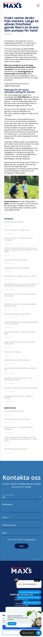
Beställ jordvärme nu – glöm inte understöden (17, 360)
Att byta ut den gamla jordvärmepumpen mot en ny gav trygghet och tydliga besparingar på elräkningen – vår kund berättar (21, 250)
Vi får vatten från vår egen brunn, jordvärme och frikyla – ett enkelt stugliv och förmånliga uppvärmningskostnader (21, 285)
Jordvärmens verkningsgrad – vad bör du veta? (17, 314)
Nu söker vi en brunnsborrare (12, 352)
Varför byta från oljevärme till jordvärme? (16, 260)
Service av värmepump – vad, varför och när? (17, 230)
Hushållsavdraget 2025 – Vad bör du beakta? (17, 268)
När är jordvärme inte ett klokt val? (14, 222)
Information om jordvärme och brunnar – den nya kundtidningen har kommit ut (18, 379)
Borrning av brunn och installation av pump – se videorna (20, 276)
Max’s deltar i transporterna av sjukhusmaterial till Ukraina (20, 388)
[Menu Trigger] (38, 5)
